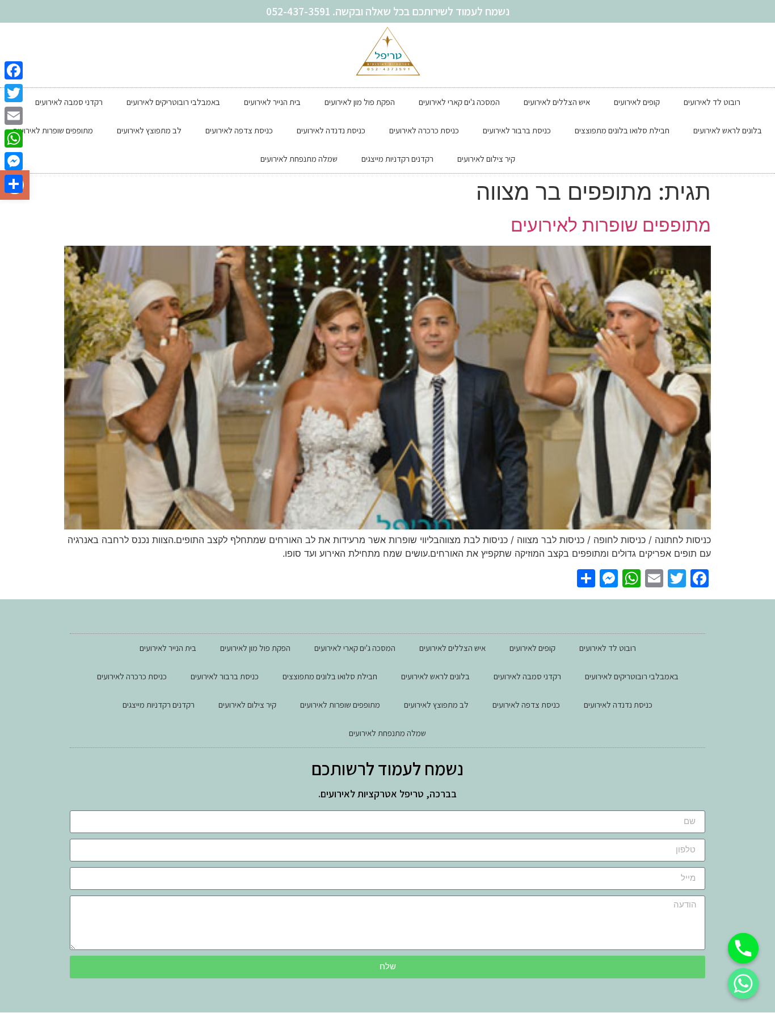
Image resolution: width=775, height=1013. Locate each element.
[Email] (13, 115)
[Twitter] (13, 93)
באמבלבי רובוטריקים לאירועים (173, 101)
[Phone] (743, 948)
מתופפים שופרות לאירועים (53, 130)
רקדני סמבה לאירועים (69, 101)
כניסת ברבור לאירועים (517, 130)
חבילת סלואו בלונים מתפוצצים (622, 130)
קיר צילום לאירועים (486, 158)
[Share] (13, 184)
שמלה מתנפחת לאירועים (299, 158)
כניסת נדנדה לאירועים (331, 130)
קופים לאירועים (637, 101)
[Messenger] (13, 161)
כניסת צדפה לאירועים (239, 130)
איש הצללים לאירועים (557, 101)
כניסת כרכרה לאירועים (424, 130)
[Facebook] (13, 70)
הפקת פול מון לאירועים (360, 101)
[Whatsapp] (743, 983)
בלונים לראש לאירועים (727, 130)
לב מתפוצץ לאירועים (149, 130)
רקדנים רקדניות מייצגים (397, 158)
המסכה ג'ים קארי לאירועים (459, 101)
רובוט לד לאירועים (712, 101)
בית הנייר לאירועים (272, 101)
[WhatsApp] (13, 138)
